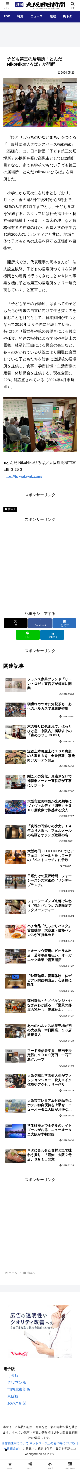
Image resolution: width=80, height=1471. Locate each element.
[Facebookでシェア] (13, 1236)
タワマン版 (16, 1382)
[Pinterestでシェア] (66, 1236)
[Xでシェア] (13, 1224)
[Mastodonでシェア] (31, 1224)
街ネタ (12, 509)
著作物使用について (15, 1443)
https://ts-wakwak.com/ (22, 476)
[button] (70, 912)
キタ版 (13, 1375)
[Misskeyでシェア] (66, 1224)
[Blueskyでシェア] (49, 1224)
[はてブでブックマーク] (31, 1236)
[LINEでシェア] (49, 1236)
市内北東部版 (18, 1389)
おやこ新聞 (16, 1403)
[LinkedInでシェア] (31, 1248)
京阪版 (13, 1396)
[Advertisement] (40, 563)
